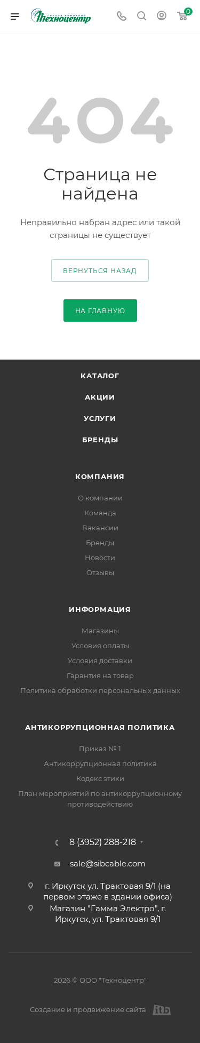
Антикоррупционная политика (100, 727)
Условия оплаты (100, 645)
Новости (100, 557)
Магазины (100, 630)
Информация (100, 609)
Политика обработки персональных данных (100, 690)
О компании (100, 497)
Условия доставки (100, 660)
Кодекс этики (100, 778)
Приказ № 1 (100, 748)
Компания (100, 476)
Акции (100, 397)
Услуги (100, 418)
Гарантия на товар (100, 675)
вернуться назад (100, 271)
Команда (100, 512)
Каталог (100, 375)
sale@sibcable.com (108, 863)
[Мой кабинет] (161, 17)
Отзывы (100, 572)
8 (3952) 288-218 (102, 842)
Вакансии (100, 527)
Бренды (100, 439)
